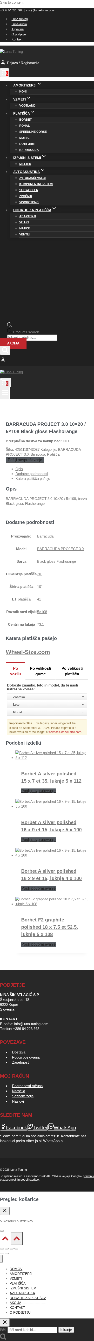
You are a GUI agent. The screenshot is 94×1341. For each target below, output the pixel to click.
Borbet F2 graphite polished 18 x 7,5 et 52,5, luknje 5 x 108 (49, 927)
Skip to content (11, 2)
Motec (24, 138)
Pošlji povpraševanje (25, 460)
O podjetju (19, 34)
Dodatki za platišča (28, 1298)
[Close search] (5, 1322)
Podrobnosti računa (27, 1086)
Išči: (3, 1330)
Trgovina (18, 29)
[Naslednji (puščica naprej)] (7, 1253)
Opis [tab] (19, 469)
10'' (39, 587)
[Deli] (11, 1248)
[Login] (47, 360)
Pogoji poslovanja (26, 1057)
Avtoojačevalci (32, 178)
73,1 (40, 624)
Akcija (13, 343)
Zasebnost (20, 1062)
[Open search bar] (9, 326)
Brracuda (38, 454)
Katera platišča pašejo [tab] (32, 478)
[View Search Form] (5, 350)
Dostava (18, 1052)
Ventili (24, 234)
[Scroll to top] (5, 1239)
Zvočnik (25, 196)
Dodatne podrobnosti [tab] (31, 474)
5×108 (42, 612)
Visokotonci (29, 202)
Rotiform (26, 144)
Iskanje (66, 1329)
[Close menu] (1, 1259)
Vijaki (24, 222)
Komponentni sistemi (36, 184)
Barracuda (29, 150)
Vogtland (27, 105)
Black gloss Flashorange (56, 561)
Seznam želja (23, 1096)
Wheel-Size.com (28, 652)
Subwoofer (28, 190)
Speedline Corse (33, 131)
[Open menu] (5, 393)
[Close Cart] (5, 1211)
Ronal (24, 125)
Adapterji (27, 216)
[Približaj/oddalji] (2, 1248)
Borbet (25, 119)
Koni (23, 91)
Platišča (53, 454)
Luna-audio (19, 24)
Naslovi (18, 1101)
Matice (24, 228)
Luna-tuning (20, 19)
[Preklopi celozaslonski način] (7, 1248)
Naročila (18, 1091)
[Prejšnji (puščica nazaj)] (2, 1253)
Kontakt (17, 39)
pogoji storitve (29, 1179)
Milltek (25, 164)
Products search (26, 332)
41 (39, 599)
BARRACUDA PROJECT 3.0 (60, 549)
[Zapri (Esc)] (16, 1248)
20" (39, 574)
